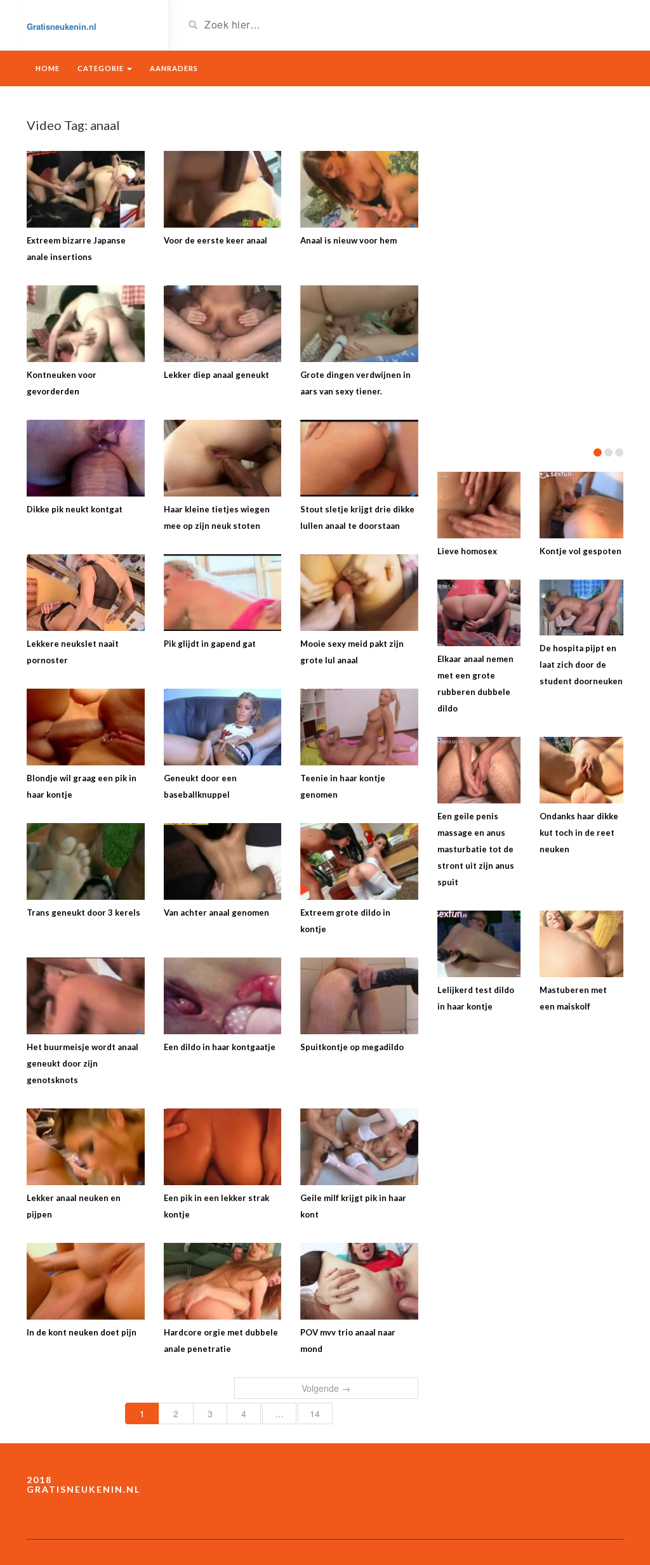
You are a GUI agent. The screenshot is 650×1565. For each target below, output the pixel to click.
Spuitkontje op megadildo (352, 1047)
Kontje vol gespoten (580, 551)
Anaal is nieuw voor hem (348, 240)
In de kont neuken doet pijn (81, 1332)
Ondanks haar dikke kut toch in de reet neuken (579, 832)
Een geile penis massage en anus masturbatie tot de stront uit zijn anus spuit (475, 849)
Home (48, 68)
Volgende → (326, 1388)
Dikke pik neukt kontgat (75, 509)
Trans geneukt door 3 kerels (83, 912)
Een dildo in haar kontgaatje (219, 1047)
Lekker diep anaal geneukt (216, 375)
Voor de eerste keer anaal (215, 240)
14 (315, 1413)
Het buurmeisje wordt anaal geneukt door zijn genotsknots (82, 1063)
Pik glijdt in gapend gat (210, 644)
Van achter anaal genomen (216, 912)
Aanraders (174, 68)
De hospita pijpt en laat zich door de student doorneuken (581, 664)
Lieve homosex (467, 551)
